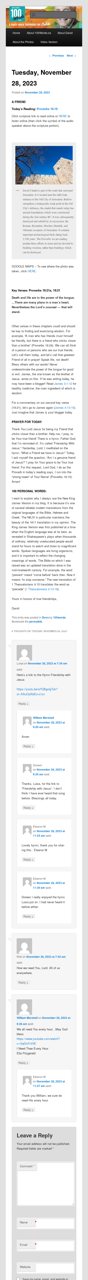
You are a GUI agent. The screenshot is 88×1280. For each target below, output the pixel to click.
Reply (23, 703)
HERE (63, 116)
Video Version (49, 42)
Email (28, 1244)
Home (16, 33)
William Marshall (43, 718)
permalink (35, 621)
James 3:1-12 (63, 383)
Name (28, 1222)
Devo (45, 617)
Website (25, 1267)
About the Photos (23, 42)
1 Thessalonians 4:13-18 (42, 589)
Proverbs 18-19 (47, 109)
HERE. (32, 271)
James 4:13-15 (64, 407)
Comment (27, 1166)
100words (59, 617)
